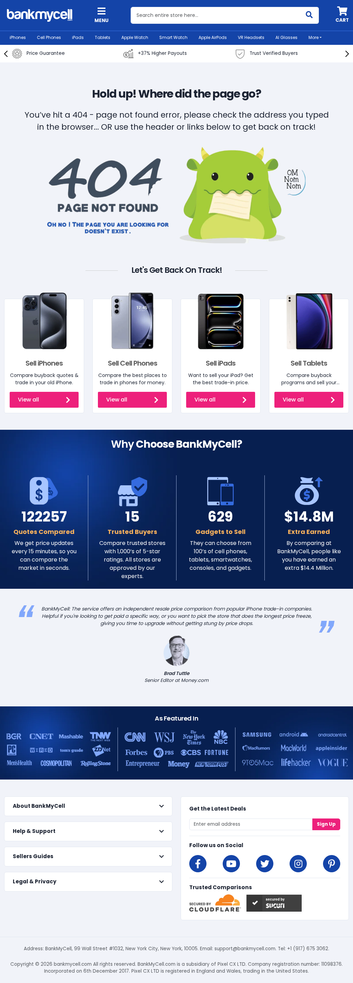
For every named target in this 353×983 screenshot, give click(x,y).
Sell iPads (220, 363)
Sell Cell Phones (132, 363)
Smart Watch (173, 37)
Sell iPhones (44, 363)
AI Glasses (286, 37)
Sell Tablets (309, 363)
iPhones (18, 37)
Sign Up (326, 824)
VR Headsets (251, 37)
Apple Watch (134, 37)
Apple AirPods (213, 37)
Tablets (102, 37)
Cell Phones (49, 37)
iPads (78, 37)
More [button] (314, 37)
